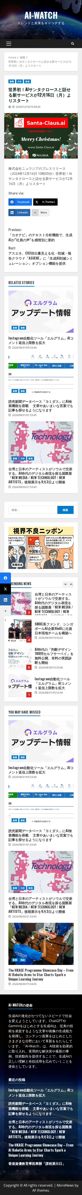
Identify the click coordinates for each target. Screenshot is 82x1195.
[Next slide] (71, 584)
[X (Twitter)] (5, 588)
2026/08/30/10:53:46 (50, 667)
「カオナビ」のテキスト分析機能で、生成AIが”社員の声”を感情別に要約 (40, 234)
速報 (27, 81)
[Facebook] (5, 578)
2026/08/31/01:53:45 (24, 415)
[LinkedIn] (5, 599)
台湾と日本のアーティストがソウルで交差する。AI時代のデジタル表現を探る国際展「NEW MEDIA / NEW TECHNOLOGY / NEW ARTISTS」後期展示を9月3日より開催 (41, 442)
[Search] (72, 44)
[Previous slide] (65, 584)
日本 (19, 81)
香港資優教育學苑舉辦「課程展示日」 (37, 1163)
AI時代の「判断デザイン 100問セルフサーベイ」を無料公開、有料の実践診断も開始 (20, 658)
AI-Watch (41, 15)
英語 (23, 959)
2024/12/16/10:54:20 (28, 107)
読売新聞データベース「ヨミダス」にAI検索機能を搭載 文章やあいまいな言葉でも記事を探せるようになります (41, 375)
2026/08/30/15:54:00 (24, 984)
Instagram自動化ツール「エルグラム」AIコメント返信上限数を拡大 (41, 312)
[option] (41, 605)
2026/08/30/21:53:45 (24, 487)
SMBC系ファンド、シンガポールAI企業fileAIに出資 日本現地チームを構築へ (20, 631)
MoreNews (65, 1185)
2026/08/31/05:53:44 (24, 347)
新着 (12, 81)
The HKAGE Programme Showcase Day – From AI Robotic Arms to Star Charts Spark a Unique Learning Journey (41, 944)
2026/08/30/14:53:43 (50, 638)
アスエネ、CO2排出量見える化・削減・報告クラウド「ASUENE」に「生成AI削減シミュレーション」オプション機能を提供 (40, 255)
